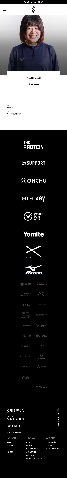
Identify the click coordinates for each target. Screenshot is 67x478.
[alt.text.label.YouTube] (35, 2)
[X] (28, 2)
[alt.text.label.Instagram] (32, 2)
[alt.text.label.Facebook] (25, 2)
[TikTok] (39, 2)
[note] (42, 2)
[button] (4, 10)
